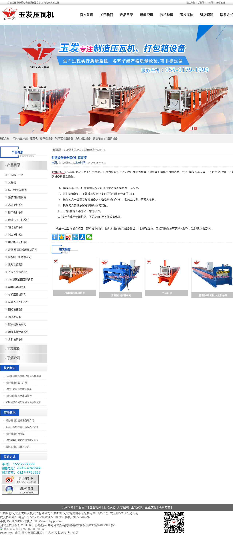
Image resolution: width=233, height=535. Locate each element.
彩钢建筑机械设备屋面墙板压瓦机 (23, 402)
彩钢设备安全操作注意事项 (92, 150)
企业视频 (95, 507)
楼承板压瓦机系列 (75, 292)
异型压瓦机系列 (17, 287)
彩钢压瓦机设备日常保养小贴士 (22, 427)
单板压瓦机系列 (17, 294)
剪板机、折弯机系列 (19, 257)
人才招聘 (123, 507)
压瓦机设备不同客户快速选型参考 (23, 376)
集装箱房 (98, 138)
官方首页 (86, 15)
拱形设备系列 (15, 264)
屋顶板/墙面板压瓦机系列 (213, 295)
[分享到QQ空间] (61, 237)
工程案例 (13, 349)
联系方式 (164, 507)
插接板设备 (14, 316)
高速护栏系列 (15, 204)
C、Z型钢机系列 (17, 189)
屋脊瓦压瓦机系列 (18, 301)
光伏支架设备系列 (18, 272)
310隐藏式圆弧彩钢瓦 (20, 279)
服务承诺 (109, 507)
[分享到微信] (89, 237)
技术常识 (166, 15)
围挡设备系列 (15, 309)
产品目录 (126, 15)
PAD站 (210, 2)
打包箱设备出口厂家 (16, 382)
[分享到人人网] (82, 237)
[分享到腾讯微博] (75, 237)
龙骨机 (12, 182)
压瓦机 (34, 138)
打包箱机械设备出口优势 (19, 395)
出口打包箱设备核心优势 (19, 389)
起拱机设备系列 (17, 324)
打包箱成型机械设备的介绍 (20, 420)
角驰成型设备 (83, 138)
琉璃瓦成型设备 (64, 138)
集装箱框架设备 (17, 197)
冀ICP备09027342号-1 (101, 525)
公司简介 (68, 507)
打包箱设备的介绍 (15, 433)
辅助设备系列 (15, 227)
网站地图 (220, 2)
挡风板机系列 (15, 234)
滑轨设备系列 (15, 339)
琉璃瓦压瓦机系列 (121, 295)
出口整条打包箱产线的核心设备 (22, 440)
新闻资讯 (146, 15)
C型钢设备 (112, 138)
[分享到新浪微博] (68, 237)
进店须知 (191, 2)
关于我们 (106, 15)
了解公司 (13, 358)
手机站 (201, 2)
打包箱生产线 (20, 138)
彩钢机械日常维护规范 (17, 446)
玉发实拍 (186, 15)
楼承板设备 (46, 138)
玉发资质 (137, 507)
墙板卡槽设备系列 (18, 331)
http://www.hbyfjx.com (48, 521)
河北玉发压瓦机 (67, 162)
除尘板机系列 (15, 212)
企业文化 (151, 507)
